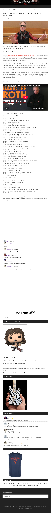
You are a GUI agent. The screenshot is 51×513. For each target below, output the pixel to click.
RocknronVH (10, 429)
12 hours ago (25, 445)
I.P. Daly (9, 435)
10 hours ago (25, 432)
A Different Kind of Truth (32, 485)
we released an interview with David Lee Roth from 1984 (21, 55)
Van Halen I (7, 484)
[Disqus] (25, 255)
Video (9, 200)
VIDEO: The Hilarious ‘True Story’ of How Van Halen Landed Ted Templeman (20, 360)
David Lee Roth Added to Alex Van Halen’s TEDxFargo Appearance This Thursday (22, 366)
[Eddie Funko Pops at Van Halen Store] (15, 354)
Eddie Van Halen (29, 198)
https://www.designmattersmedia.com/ (33, 81)
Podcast (45, 198)
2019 (9, 198)
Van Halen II (13, 484)
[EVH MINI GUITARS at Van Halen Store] (15, 410)
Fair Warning (33, 484)
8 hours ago (35, 426)
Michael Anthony (37, 198)
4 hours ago (25, 420)
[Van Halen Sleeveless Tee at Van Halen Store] (15, 476)
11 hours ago (25, 439)
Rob (8, 423)
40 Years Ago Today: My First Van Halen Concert (14, 363)
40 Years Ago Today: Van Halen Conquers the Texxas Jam (16, 373)
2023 (12, 198)
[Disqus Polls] (25, 220)
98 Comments (23, 18)
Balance (24, 485)
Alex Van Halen (16, 198)
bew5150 (9, 417)
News (42, 198)
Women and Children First (24, 484)
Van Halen (5, 200)
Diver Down (40, 484)
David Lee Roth (23, 198)
